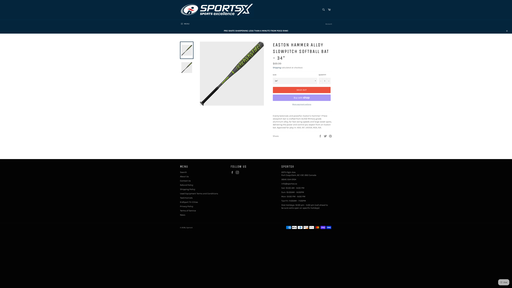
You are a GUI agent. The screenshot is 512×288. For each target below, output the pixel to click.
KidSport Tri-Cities (189, 202)
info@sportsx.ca (289, 183)
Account (328, 24)
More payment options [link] (301, 104)
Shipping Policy (187, 189)
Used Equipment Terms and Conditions (199, 193)
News (182, 215)
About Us (184, 176)
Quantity (322, 75)
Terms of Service (188, 210)
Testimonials (186, 198)
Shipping (277, 67)
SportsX (189, 228)
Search (183, 172)
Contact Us (185, 180)
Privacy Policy (186, 206)
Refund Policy (186, 185)
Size (274, 75)
